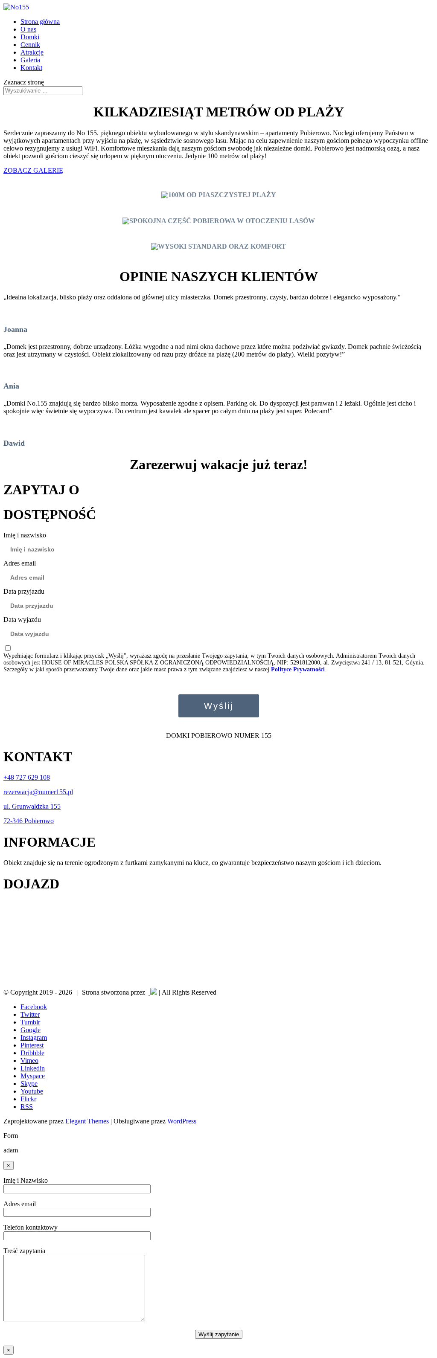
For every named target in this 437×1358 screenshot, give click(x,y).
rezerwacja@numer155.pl (38, 791)
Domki (29, 37)
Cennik (30, 44)
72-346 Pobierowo (28, 820)
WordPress (181, 1121)
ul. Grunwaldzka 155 (32, 806)
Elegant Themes (87, 1121)
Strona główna (40, 21)
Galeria (30, 60)
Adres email (19, 563)
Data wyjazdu (22, 619)
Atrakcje (32, 52)
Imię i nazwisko (24, 535)
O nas (28, 29)
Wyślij (218, 706)
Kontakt (31, 67)
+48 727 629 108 (26, 777)
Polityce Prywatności (298, 669)
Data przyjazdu (23, 591)
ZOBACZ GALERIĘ (33, 170)
